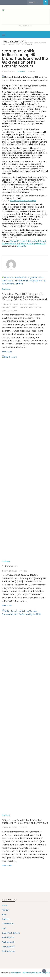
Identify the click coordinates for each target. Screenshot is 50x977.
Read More (7, 866)
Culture (5, 919)
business (31, 72)
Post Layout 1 (8, 937)
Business (21, 72)
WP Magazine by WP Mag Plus (36, 972)
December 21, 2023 (10, 828)
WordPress (16, 972)
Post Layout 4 (8, 951)
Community (7, 923)
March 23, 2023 (9, 72)
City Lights (21, 246)
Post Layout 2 (8, 942)
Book (4, 928)
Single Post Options (11, 933)
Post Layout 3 (8, 946)
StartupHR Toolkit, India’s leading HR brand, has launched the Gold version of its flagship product (24, 242)
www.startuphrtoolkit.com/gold (23, 200)
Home (5, 905)
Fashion (5, 910)
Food (4, 914)
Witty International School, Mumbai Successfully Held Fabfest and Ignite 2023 (25, 821)
